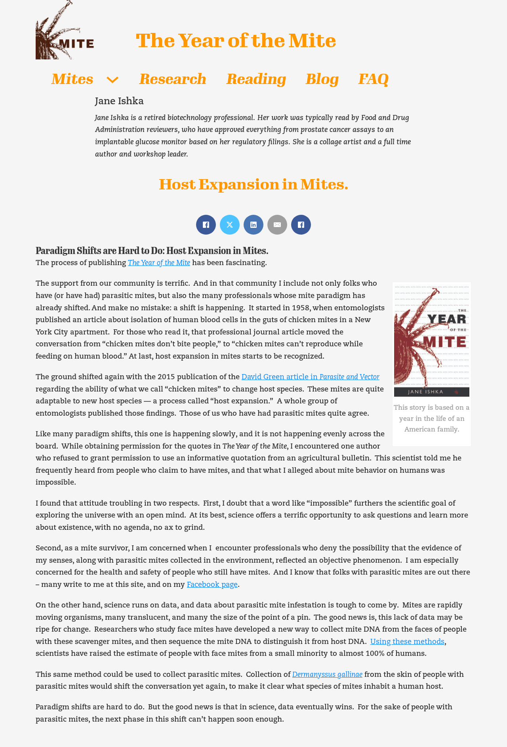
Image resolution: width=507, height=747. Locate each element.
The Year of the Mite (236, 40)
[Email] (277, 225)
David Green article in (310, 377)
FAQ (373, 79)
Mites (72, 79)
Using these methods (407, 642)
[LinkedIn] (253, 225)
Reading (256, 79)
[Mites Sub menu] (112, 80)
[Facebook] (206, 225)
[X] (230, 225)
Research (173, 79)
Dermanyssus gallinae (327, 675)
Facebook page (212, 585)
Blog (322, 79)
